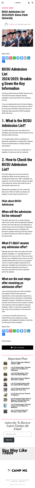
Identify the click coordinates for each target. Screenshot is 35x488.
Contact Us (14, 480)
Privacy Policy (14, 481)
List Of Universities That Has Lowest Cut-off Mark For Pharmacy (21, 369)
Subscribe (9, 440)
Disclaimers (22, 481)
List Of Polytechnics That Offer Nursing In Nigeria (19, 374)
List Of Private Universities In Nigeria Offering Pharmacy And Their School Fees (21, 400)
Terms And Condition (24, 480)
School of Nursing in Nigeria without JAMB (20, 363)
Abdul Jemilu (14, 24)
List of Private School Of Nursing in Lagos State (19, 411)
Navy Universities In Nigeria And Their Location (20, 379)
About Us (8, 480)
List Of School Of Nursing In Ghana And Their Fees (20, 389)
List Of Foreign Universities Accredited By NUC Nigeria (20, 384)
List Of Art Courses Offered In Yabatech (20, 394)
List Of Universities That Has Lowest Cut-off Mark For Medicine (21, 406)
